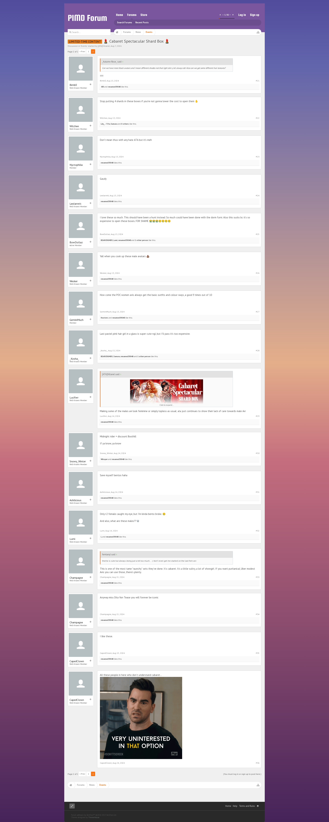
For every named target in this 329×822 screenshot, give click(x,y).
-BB (102, 87)
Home (119, 15)
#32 (257, 530)
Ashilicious (75, 500)
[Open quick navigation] (258, 32)
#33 (257, 577)
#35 (257, 653)
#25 (257, 234)
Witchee (74, 126)
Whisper (104, 459)
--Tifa (107, 124)
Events (84, 46)
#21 (257, 80)
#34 (257, 614)
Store (144, 15)
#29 (257, 416)
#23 (257, 156)
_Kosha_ (74, 358)
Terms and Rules (247, 806)
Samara (114, 124)
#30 (257, 453)
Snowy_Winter (78, 461)
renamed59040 (114, 87)
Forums (131, 15)
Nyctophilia (76, 164)
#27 (257, 311)
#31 (257, 492)
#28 (257, 350)
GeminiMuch (76, 320)
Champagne (76, 577)
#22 (257, 118)
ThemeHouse (93, 817)
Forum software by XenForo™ (94, 815)
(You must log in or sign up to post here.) (242, 774)
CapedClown (77, 661)
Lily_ (103, 124)
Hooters (104, 318)
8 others (125, 124)
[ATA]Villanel (104, 46)
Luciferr (74, 397)
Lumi (115, 240)
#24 (257, 195)
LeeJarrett (75, 203)
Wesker (74, 281)
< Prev (82, 51)
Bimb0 (73, 85)
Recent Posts (142, 22)
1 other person (141, 240)
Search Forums (124, 22)
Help (235, 806)
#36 (257, 763)
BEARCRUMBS (107, 240)
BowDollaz (76, 242)
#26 (257, 273)
